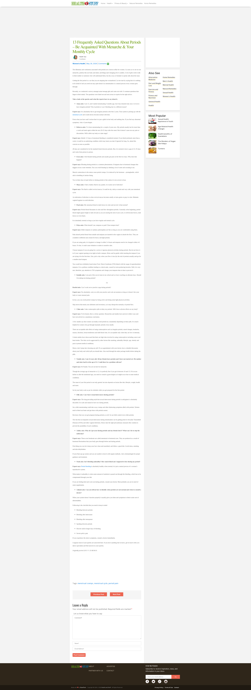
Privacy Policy (159, 687)
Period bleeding (86, 466)
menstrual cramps (85, 583)
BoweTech (83, 687)
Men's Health (168, 81)
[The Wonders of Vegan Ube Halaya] (152, 143)
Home (103, 3)
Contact (110, 671)
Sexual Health (168, 92)
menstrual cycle (77, 115)
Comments (103, 64)
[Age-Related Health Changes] (152, 128)
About (91, 666)
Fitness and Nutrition (153, 96)
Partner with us (96, 671)
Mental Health (168, 85)
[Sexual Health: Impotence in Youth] (152, 121)
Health (109, 3)
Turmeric (161, 149)
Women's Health (79, 64)
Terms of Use (169, 687)
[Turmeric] (152, 150)
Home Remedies (150, 3)
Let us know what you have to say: (88, 613)
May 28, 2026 (92, 64)
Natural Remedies (136, 3)
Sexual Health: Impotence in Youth (165, 120)
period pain (113, 583)
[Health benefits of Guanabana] (152, 136)
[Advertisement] (125, 22)
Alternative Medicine (153, 78)
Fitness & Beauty (121, 3)
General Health (154, 101)
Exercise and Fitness (153, 90)
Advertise (111, 666)
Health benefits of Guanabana (165, 135)
